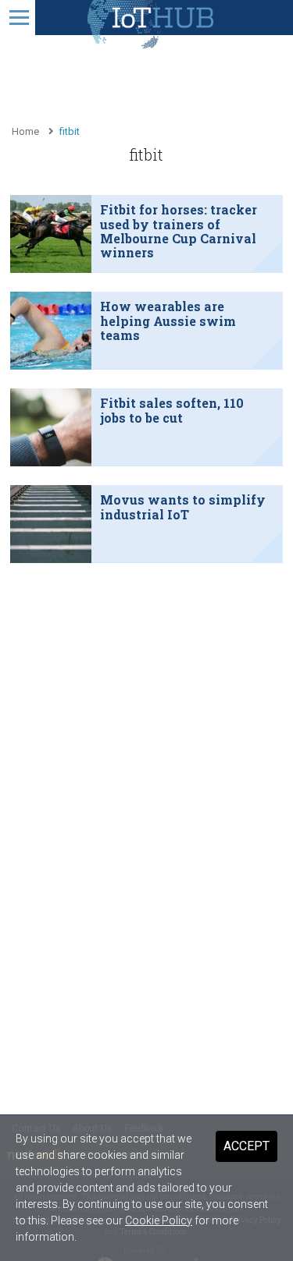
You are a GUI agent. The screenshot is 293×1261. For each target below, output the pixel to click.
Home (25, 131)
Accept (246, 1146)
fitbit (69, 131)
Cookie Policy (158, 1220)
